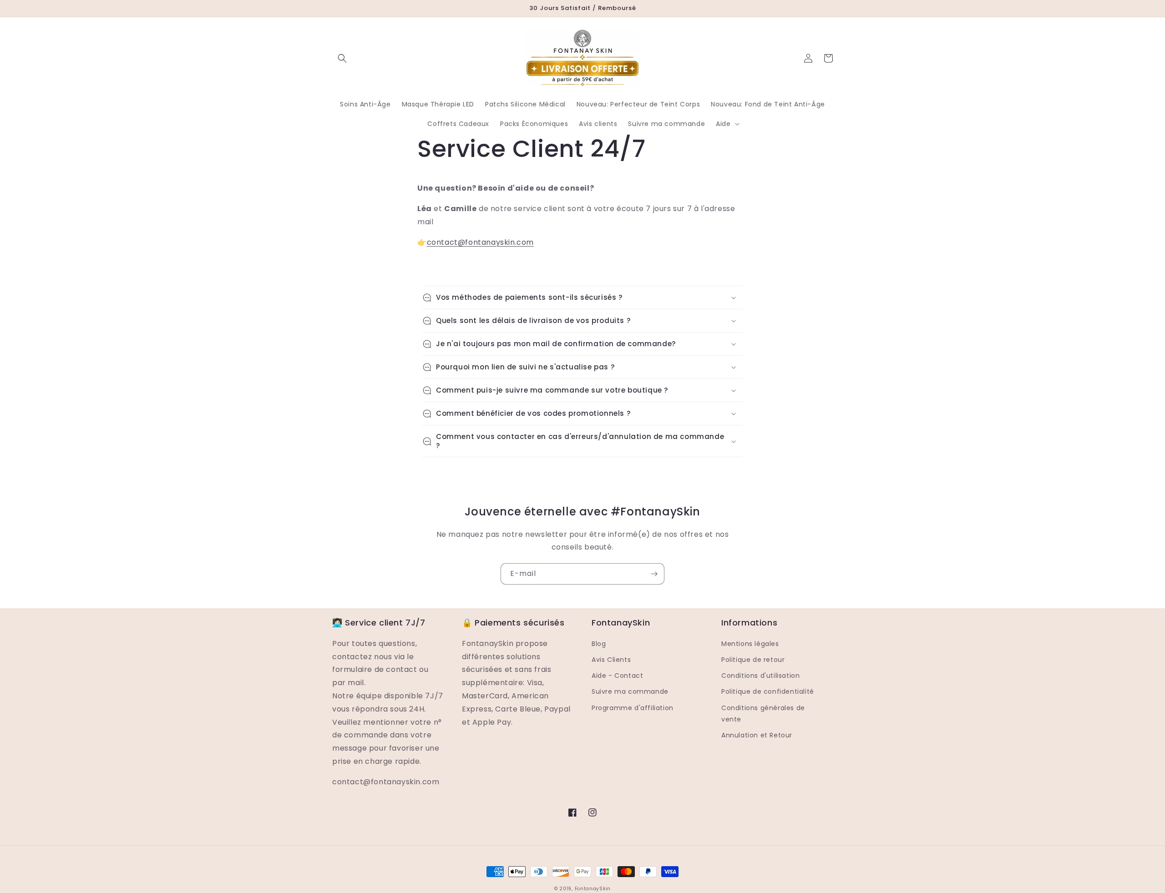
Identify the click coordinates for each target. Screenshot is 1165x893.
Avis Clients (611, 659)
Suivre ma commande (630, 691)
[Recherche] (342, 58)
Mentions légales (750, 643)
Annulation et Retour (756, 735)
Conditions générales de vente (763, 713)
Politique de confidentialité (767, 691)
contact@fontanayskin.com (480, 242)
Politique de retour (753, 659)
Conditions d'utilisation (760, 675)
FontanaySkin (593, 888)
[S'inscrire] (654, 574)
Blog (599, 643)
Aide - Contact (617, 675)
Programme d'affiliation (633, 707)
